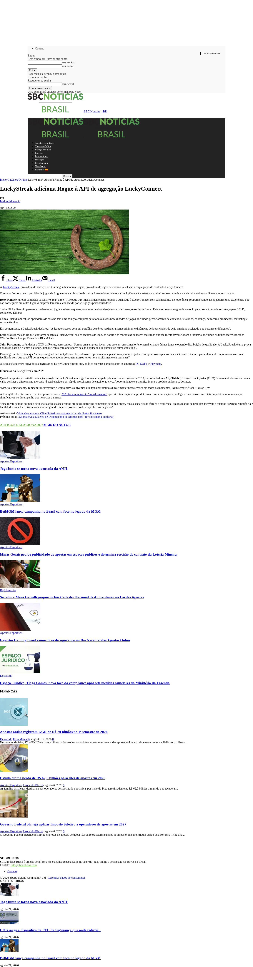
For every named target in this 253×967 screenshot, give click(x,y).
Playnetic (155, 363)
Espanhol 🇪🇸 (41, 169)
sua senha (67, 66)
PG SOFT (142, 363)
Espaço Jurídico (43, 149)
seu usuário (68, 62)
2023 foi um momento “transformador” (84, 394)
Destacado (6, 675)
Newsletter (40, 166)
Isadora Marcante (10, 201)
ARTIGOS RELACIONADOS (21, 425)
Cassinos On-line (17, 179)
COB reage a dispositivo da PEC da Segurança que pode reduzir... (50, 930)
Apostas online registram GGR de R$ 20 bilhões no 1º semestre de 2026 (54, 732)
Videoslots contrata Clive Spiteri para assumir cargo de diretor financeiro (59, 413)
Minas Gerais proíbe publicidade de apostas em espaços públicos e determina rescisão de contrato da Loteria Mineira (88, 554)
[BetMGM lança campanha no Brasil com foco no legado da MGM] (20, 501)
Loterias (39, 153)
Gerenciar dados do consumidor (66, 877)
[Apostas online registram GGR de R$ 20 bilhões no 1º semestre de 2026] (14, 724)
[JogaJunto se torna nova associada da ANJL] (20, 458)
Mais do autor (57, 425)
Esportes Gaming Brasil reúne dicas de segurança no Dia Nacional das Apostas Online (65, 640)
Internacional (41, 156)
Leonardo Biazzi (33, 785)
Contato (39, 48)
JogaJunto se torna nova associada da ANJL (34, 469)
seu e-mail (68, 84)
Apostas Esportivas (44, 143)
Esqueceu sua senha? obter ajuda (47, 73)
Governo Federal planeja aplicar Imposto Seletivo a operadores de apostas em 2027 (63, 824)
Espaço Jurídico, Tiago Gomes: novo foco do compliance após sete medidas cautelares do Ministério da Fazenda (85, 683)
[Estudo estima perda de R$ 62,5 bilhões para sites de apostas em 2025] (14, 770)
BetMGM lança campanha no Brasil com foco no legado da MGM (50, 511)
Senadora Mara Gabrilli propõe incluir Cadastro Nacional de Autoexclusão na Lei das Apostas (72, 597)
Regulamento (42, 163)
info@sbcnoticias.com (24, 865)
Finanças (39, 159)
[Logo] (56, 136)
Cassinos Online (43, 146)
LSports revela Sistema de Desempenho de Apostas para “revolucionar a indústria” (65, 416)
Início (3, 179)
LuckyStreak (11, 287)
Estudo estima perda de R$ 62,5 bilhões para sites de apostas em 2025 (52, 778)
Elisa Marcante (21, 739)
